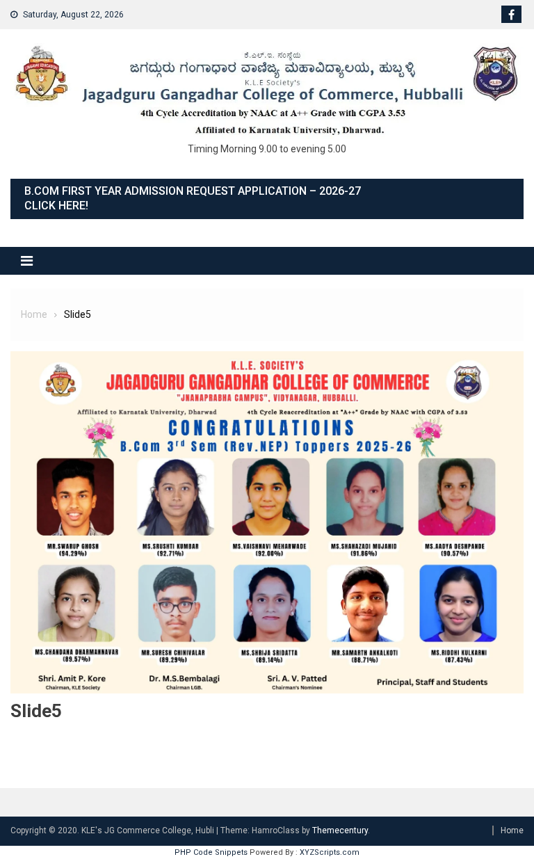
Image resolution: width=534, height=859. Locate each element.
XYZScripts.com (329, 852)
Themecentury (340, 830)
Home (512, 830)
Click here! (56, 205)
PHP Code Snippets (211, 852)
